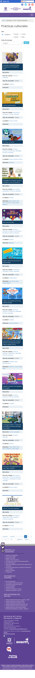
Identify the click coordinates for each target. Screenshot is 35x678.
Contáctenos (9, 572)
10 (11, 539)
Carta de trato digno (11, 556)
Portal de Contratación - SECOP (13, 590)
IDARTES (11, 162)
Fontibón (11, 84)
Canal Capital (15, 202)
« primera (5, 536)
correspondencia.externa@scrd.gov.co (18, 629)
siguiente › (20, 539)
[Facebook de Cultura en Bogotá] (22, 4)
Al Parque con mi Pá (8, 142)
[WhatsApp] (2, 550)
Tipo (2, 31)
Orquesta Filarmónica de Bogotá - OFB (15, 602)
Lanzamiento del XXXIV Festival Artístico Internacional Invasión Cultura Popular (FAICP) (11, 342)
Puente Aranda (13, 121)
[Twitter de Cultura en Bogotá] (26, 4)
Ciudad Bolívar (13, 278)
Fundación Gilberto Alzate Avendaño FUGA (16, 605)
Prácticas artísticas (15, 477)
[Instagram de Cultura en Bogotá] (29, 4)
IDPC (4, 202)
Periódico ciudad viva (16, 665)
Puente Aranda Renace (9, 105)
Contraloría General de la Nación (14, 584)
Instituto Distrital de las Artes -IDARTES (15, 601)
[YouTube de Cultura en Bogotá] (32, 4)
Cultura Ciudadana (14, 432)
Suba (16, 361)
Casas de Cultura (13, 323)
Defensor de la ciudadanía (12, 560)
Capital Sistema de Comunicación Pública (16, 607)
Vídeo (23, 37)
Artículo (16, 34)
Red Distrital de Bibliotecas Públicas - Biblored (17, 609)
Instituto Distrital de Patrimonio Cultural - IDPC (17, 604)
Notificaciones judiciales (9, 633)
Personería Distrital (10, 581)
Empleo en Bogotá (10, 570)
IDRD (14, 201)
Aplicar (26, 42)
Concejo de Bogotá (10, 586)
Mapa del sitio (25, 665)
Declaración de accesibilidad (25, 666)
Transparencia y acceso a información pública (17, 561)
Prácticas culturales (13, 114)
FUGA (10, 201)
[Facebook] (2, 544)
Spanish (25, 1)
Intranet (8, 665)
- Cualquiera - (7, 34)
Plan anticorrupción (10, 563)
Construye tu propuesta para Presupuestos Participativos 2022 (11, 66)
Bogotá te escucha (10, 558)
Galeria (16, 37)
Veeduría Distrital (10, 587)
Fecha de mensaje (6, 40)
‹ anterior (12, 536)
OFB (17, 201)
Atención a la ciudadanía (12, 555)
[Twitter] (2, 547)
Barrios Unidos (13, 487)
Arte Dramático (14, 517)
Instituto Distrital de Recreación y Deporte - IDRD (17, 599)
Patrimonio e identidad (14, 151)
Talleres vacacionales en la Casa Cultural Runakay (12, 301)
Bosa (9, 363)
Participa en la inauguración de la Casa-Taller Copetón (12, 467)
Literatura (11, 231)
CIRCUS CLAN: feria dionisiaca (11, 508)
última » (27, 539)
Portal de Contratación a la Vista (13, 589)
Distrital (20, 159)
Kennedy (11, 525)
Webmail (3, 665)
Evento (24, 34)
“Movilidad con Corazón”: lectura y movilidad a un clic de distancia (12, 181)
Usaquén (11, 319)
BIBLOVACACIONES (8, 222)
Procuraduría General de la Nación (14, 583)
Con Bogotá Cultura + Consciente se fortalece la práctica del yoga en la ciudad (12, 426)
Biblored (5, 204)
